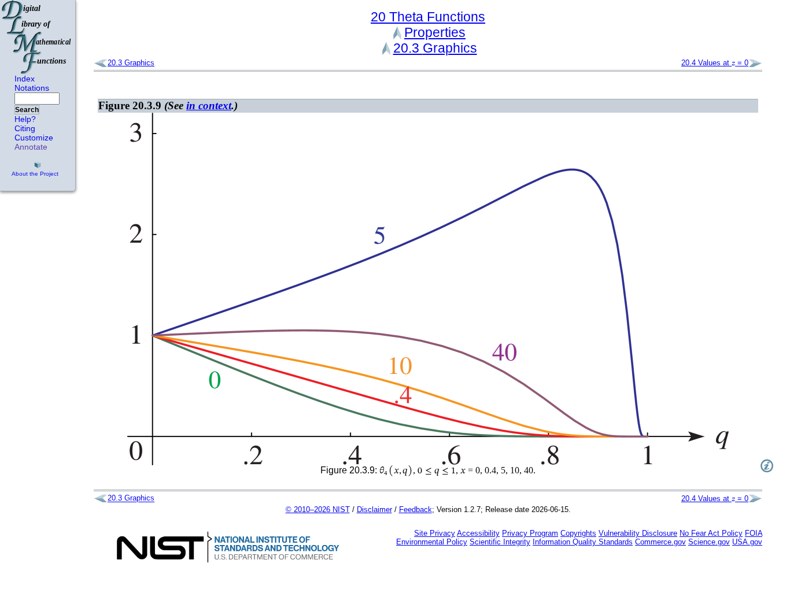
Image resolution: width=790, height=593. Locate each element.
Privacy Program (530, 533)
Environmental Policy (431, 542)
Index (24, 78)
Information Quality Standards (583, 542)
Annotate (30, 146)
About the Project (35, 174)
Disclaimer (374, 509)
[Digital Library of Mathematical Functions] (37, 37)
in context (208, 105)
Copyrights (578, 533)
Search (27, 110)
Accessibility (478, 533)
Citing (24, 128)
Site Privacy (434, 533)
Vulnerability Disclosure (638, 533)
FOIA (753, 533)
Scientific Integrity (500, 542)
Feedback (415, 509)
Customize (33, 137)
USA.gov (747, 542)
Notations (31, 87)
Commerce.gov (660, 542)
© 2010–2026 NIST (318, 509)
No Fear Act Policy (711, 533)
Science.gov (709, 542)
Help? (25, 119)
